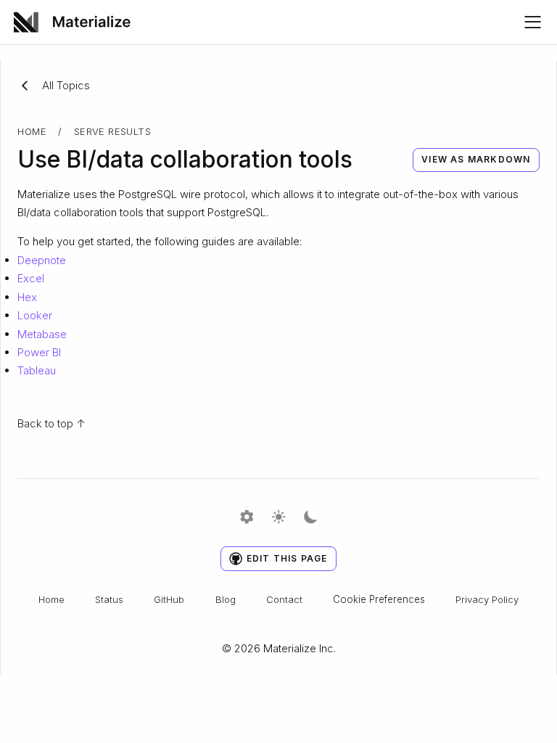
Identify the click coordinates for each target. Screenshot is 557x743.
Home (31, 131)
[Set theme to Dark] (310, 518)
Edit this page (287, 558)
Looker (34, 315)
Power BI (39, 352)
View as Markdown (475, 159)
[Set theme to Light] (278, 518)
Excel (30, 278)
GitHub (169, 599)
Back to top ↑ (51, 423)
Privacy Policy (487, 599)
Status (109, 599)
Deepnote (41, 260)
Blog (225, 599)
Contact (284, 599)
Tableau (36, 370)
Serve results (112, 131)
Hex (27, 297)
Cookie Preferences (379, 599)
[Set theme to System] (247, 518)
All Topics (66, 85)
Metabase (42, 334)
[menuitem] (77, 22)
